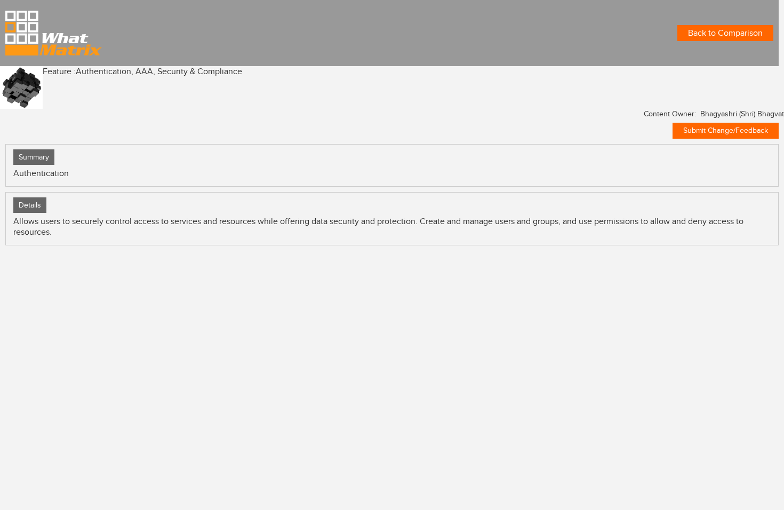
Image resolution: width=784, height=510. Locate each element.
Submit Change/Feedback (725, 130)
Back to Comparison (725, 33)
